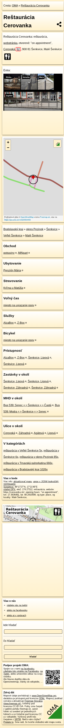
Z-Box (21, 322)
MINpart (23, 252)
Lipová (51, 433)
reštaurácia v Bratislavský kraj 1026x (25, 469)
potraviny (9, 252)
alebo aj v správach (16, 615)
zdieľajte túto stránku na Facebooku (21, 671)
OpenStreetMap (27, 217)
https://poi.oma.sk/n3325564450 (17, 219)
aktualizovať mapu (22, 481)
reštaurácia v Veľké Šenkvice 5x (22, 450)
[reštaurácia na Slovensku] (8, 56)
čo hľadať (9, 640)
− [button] (8, 147)
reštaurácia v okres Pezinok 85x (39, 456)
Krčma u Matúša (13, 287)
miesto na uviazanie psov (18, 305)
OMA (15, 5)
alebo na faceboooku (17, 610)
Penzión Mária (12, 270)
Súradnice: (8, 487)
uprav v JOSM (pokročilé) (45, 481)
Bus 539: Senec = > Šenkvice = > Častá (27, 405)
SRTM (18, 719)
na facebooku (27, 668)
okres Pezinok (34, 229)
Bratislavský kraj (13, 229)
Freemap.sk (45, 217)
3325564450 (9, 484)
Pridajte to (8, 722)
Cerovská (11, 49)
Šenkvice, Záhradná (15, 387)
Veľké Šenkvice (12, 235)
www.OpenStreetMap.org (44, 695)
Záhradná (24, 433)
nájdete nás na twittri (17, 605)
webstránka (10, 43)
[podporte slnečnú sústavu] (32, 109)
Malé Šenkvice (34, 235)
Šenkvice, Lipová (38, 357)
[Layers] (57, 143)
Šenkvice (52, 229)
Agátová (39, 433)
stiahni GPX (9, 489)
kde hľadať (10, 625)
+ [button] (8, 142)
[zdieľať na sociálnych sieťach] (59, 24)
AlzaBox (8, 322)
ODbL (42, 698)
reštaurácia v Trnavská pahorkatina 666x (27, 463)
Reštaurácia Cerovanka (35, 5)
